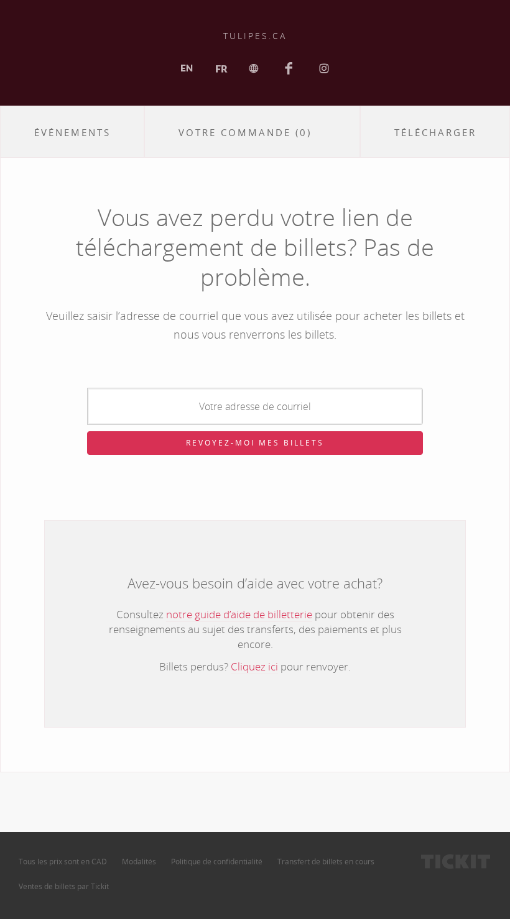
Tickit (455, 861)
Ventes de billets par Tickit (64, 886)
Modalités (139, 861)
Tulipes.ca (255, 36)
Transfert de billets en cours (325, 861)
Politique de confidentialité (216, 861)
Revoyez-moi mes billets (255, 442)
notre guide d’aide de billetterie (239, 614)
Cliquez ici (254, 666)
